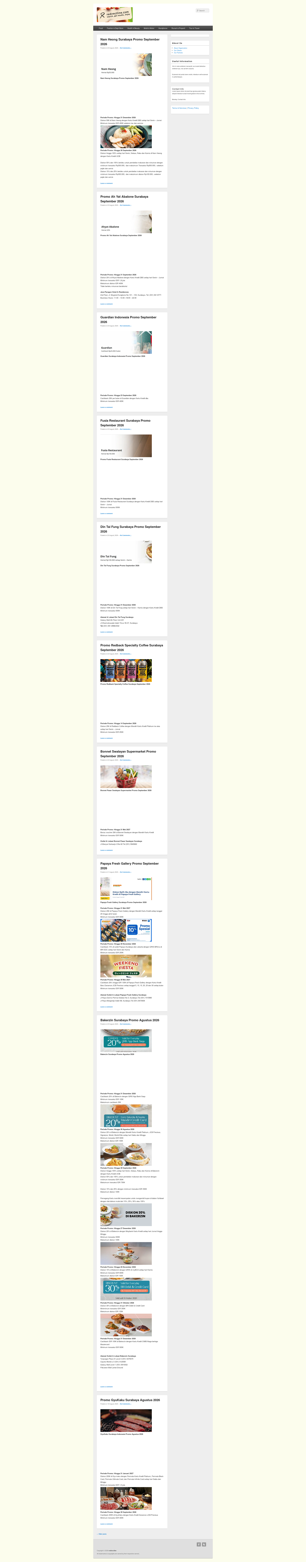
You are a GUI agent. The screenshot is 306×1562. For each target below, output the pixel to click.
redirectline (112, 1550)
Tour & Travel (194, 28)
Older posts (102, 1534)
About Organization (180, 48)
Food (101, 28)
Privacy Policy (193, 108)
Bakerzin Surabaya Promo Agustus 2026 (129, 1020)
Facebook (199, 1544)
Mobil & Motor (149, 28)
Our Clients (178, 50)
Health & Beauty (133, 28)
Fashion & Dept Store (115, 28)
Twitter (204, 1544)
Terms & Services (179, 108)
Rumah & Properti (178, 28)
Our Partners (178, 52)
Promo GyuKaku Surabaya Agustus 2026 (130, 1400)
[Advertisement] (132, 96)
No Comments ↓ (125, 48)
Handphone (162, 28)
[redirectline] (115, 21)
